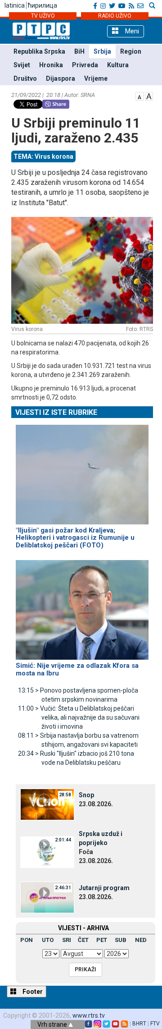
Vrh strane (52, 1024)
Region (130, 51)
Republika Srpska (39, 51)
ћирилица (42, 5)
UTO (48, 940)
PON (26, 940)
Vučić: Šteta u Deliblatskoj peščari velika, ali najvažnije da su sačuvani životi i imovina (79, 717)
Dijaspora (60, 78)
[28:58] (47, 804)
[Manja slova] (139, 95)
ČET (83, 940)
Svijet (22, 65)
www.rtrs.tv (88, 1015)
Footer (32, 991)
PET (101, 940)
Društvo (25, 78)
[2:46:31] (47, 896)
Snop (86, 795)
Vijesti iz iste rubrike (56, 412)
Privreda (85, 65)
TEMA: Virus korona (43, 156)
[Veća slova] (149, 95)
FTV (155, 1023)
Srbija (102, 51)
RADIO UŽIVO (114, 16)
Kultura (118, 65)
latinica (14, 5)
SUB (120, 940)
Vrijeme (96, 78)
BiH (79, 51)
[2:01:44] (47, 851)
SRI (66, 940)
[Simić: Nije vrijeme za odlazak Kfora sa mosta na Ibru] (82, 606)
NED (141, 940)
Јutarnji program (104, 887)
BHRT (139, 1023)
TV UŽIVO (43, 16)
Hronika (51, 65)
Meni (131, 31)
